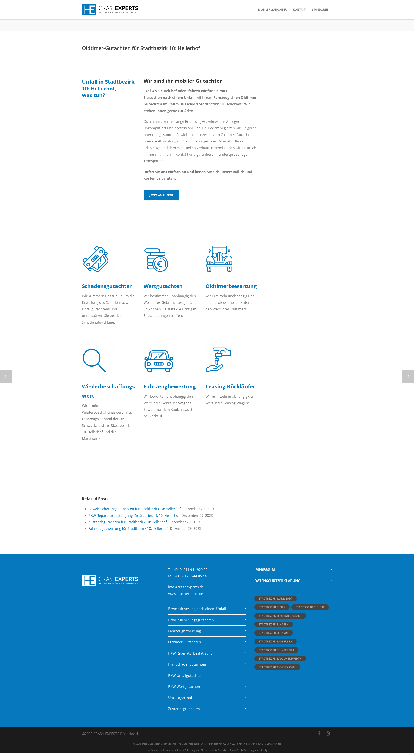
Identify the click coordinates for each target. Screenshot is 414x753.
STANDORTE (320, 9)
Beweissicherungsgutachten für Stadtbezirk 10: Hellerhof (134, 508)
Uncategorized (180, 697)
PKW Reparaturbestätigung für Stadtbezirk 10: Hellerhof (133, 515)
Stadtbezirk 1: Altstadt (275, 598)
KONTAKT (299, 9)
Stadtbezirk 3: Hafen (274, 624)
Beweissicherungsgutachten (191, 620)
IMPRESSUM (264, 569)
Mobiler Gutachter (272, 9)
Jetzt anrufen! (161, 195)
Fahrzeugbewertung (184, 631)
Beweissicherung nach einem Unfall (197, 608)
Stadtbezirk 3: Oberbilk (275, 641)
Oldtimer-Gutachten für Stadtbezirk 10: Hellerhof (141, 48)
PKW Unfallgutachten (185, 675)
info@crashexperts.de (186, 587)
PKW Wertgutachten (184, 686)
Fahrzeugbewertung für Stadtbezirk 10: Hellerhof (128, 528)
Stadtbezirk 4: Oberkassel (277, 667)
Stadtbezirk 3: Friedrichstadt (280, 616)
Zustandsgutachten (184, 708)
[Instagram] (327, 733)
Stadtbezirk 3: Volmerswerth (280, 658)
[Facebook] (319, 733)
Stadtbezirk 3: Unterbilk (276, 650)
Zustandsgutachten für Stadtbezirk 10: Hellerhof (127, 522)
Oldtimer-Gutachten (184, 642)
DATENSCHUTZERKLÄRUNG (277, 580)
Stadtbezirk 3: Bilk (272, 607)
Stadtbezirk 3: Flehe (310, 607)
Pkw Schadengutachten (187, 664)
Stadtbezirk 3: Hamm (274, 633)
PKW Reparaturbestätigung (190, 653)
